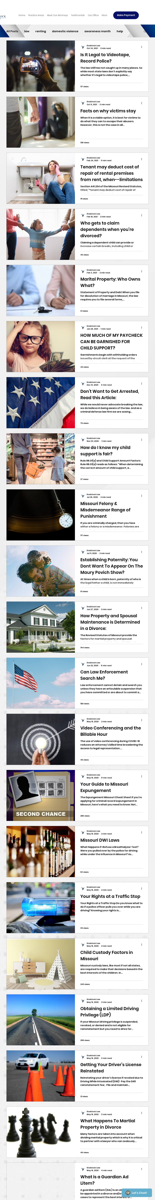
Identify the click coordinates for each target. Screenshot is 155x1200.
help (120, 31)
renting (40, 31)
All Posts (12, 31)
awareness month (97, 31)
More (132, 31)
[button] (36, 15)
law (26, 31)
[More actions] (142, 47)
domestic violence (65, 31)
